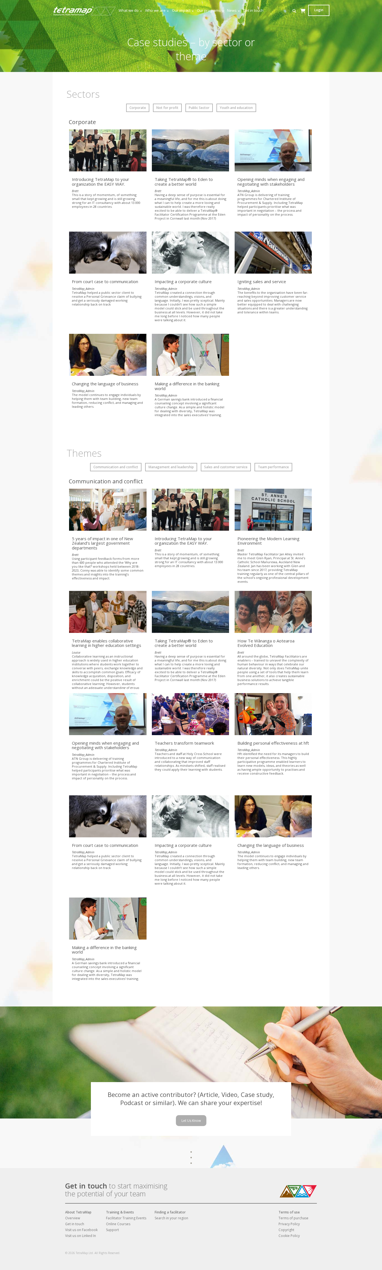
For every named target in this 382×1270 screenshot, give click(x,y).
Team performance (273, 467)
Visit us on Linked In (80, 1235)
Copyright (286, 1229)
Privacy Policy (289, 1224)
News (232, 10)
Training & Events (120, 1212)
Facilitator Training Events (126, 1218)
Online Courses (118, 1224)
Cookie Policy (289, 1235)
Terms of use (289, 1212)
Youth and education (236, 107)
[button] (294, 11)
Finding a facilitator (170, 1212)
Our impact (181, 10)
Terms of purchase (293, 1218)
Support (112, 1229)
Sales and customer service (225, 467)
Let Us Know (191, 1120)
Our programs (209, 10)
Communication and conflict (115, 467)
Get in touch (253, 10)
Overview (72, 1218)
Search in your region (171, 1218)
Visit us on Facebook (81, 1229)
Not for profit (167, 107)
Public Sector (199, 107)
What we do (129, 10)
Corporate (137, 107)
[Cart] (302, 16)
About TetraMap (78, 1212)
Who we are (155, 10)
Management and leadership (171, 467)
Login (318, 10)
